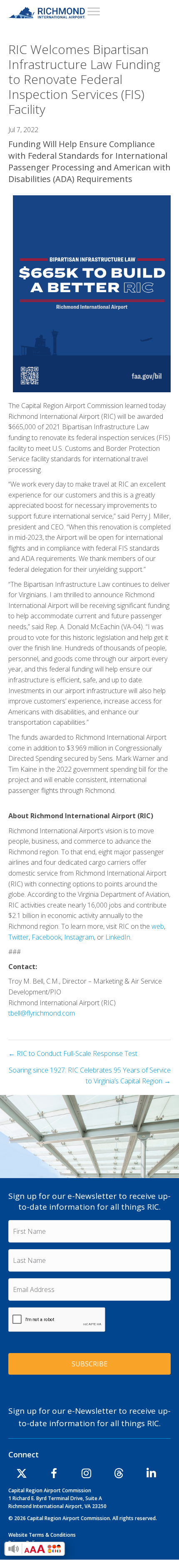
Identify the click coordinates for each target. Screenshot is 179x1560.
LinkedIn (117, 937)
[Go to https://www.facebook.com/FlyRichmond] (54, 1474)
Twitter (18, 937)
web (158, 926)
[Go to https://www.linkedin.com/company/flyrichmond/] (151, 1474)
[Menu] (93, 11)
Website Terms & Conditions (42, 1534)
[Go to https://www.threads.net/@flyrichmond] (119, 1474)
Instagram (79, 937)
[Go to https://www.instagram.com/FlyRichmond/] (86, 1474)
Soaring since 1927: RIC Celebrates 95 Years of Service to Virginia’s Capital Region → (90, 1075)
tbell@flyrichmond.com (41, 1013)
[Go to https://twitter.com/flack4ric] (21, 1474)
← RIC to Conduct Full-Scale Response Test (72, 1053)
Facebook (46, 937)
